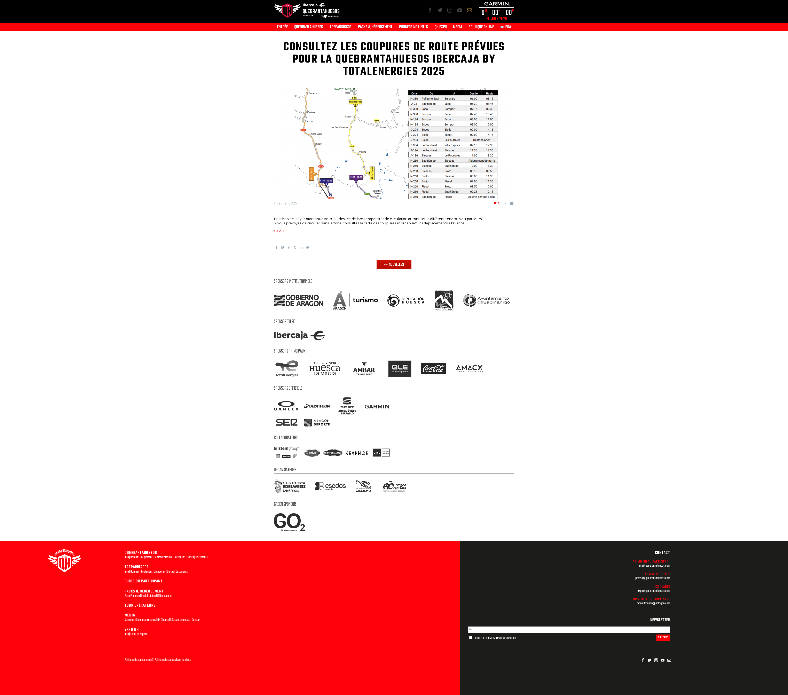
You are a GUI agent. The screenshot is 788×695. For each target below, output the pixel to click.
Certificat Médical (163, 557)
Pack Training (148, 596)
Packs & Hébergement (375, 27)
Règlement (146, 557)
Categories (180, 557)
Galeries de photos (146, 620)
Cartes (190, 557)
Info (127, 557)
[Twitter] (282, 247)
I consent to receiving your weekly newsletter (494, 638)
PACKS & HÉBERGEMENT (144, 591)
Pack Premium (132, 596)
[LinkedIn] (301, 247)
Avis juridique (184, 660)
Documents (201, 557)
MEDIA (130, 615)
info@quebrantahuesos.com (654, 565)
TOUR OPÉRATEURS (140, 605)
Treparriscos (341, 27)
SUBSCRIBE (663, 637)
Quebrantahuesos (308, 27)
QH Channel (163, 620)
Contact (196, 620)
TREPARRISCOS (137, 567)
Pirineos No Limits (413, 27)
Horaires (135, 557)
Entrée (282, 27)
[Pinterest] (289, 247)
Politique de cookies (165, 660)
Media (457, 27)
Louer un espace (139, 634)
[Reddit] (307, 247)
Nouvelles (130, 620)
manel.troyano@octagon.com (653, 603)
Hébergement (164, 596)
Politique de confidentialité (139, 660)
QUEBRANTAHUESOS (141, 553)
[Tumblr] (295, 247)
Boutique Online (481, 27)
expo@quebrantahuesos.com (654, 591)
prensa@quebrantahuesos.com (652, 578)
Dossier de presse (180, 620)
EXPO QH (132, 630)
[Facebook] (276, 247)
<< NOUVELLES (394, 264)
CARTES (280, 231)
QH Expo (440, 27)
